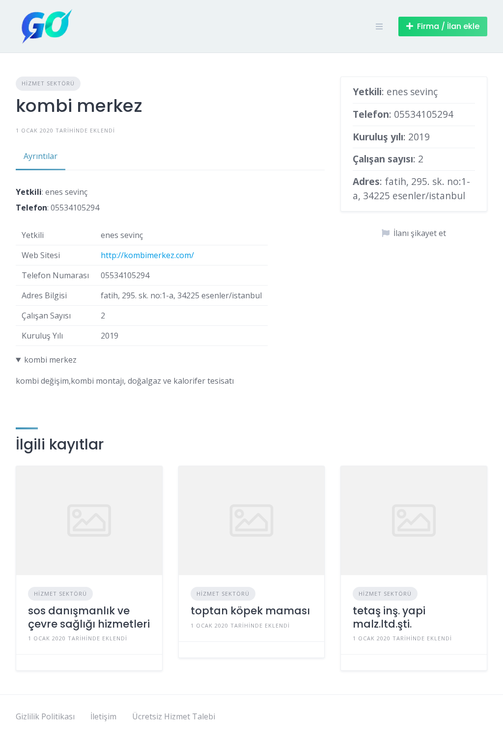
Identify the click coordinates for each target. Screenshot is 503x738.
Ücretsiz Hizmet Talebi (173, 716)
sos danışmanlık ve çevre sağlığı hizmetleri (89, 617)
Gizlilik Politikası (45, 716)
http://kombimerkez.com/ (147, 255)
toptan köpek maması (250, 611)
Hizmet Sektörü (48, 83)
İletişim (103, 716)
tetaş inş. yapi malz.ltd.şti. (389, 617)
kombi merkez (50, 359)
